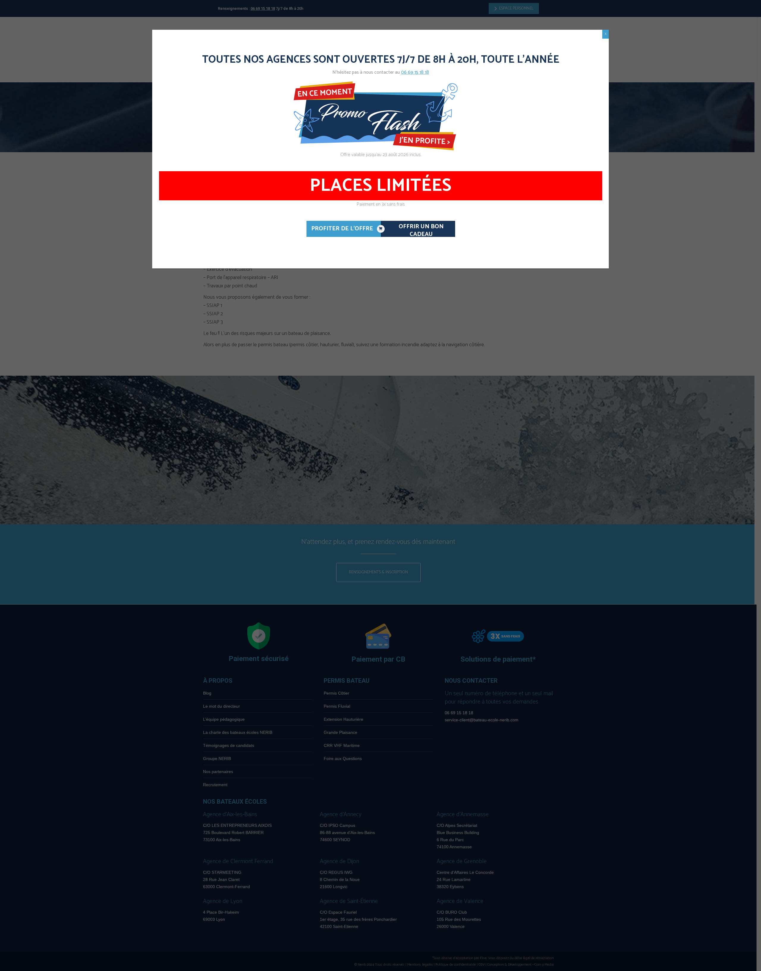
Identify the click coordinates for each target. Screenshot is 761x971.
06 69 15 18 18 (415, 72)
